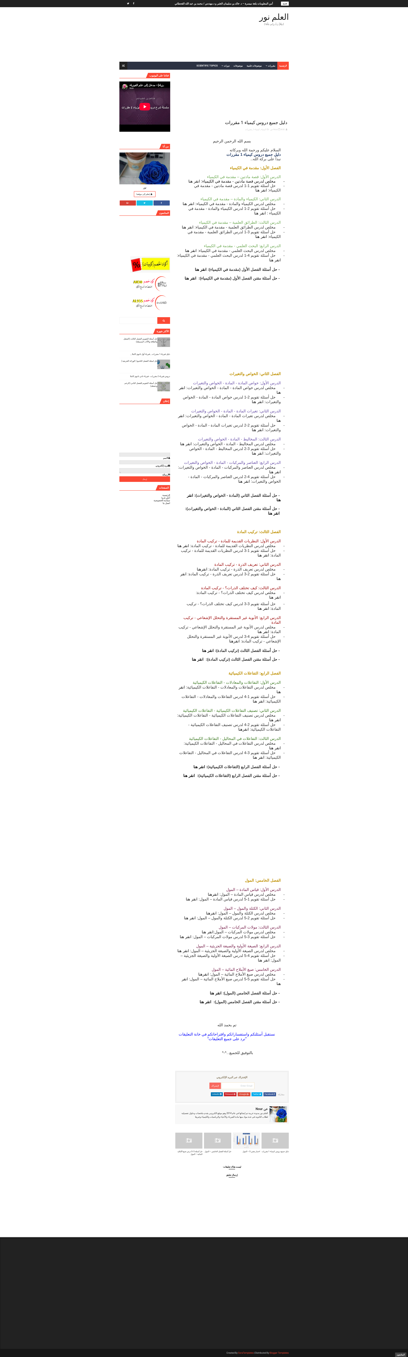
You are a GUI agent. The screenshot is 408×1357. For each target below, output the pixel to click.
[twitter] (128, 3)
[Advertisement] (177, 34)
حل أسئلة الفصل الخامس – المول (218, 1151)
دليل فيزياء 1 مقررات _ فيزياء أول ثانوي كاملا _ (150, 354)
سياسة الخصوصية (162, 500)
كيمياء (263, 129)
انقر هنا (194, 181)
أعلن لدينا (165, 498)
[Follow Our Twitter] (145, 203)
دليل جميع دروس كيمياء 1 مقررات (275, 1151)
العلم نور (274, 16)
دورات (227, 65)
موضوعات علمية (254, 65)
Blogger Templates (279, 1353)
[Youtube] (122, 3)
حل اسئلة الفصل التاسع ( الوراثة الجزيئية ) (139, 361)
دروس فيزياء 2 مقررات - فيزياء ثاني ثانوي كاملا (150, 376)
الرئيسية (283, 65)
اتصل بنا (166, 503)
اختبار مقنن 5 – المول (251, 1151)
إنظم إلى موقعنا (143, 194)
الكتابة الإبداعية (265, 3)
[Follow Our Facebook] (161, 203)
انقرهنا (202, 569)
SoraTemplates (246, 1353)
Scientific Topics (207, 65)
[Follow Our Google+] (128, 203)
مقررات (271, 65)
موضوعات (238, 65)
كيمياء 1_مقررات (252, 129)
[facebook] (133, 3)
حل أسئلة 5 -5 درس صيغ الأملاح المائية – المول (190, 1152)
